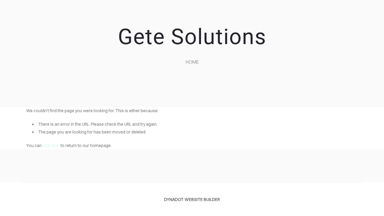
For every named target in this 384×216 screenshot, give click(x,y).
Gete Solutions (192, 37)
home (192, 62)
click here (51, 145)
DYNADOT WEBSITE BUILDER (192, 199)
